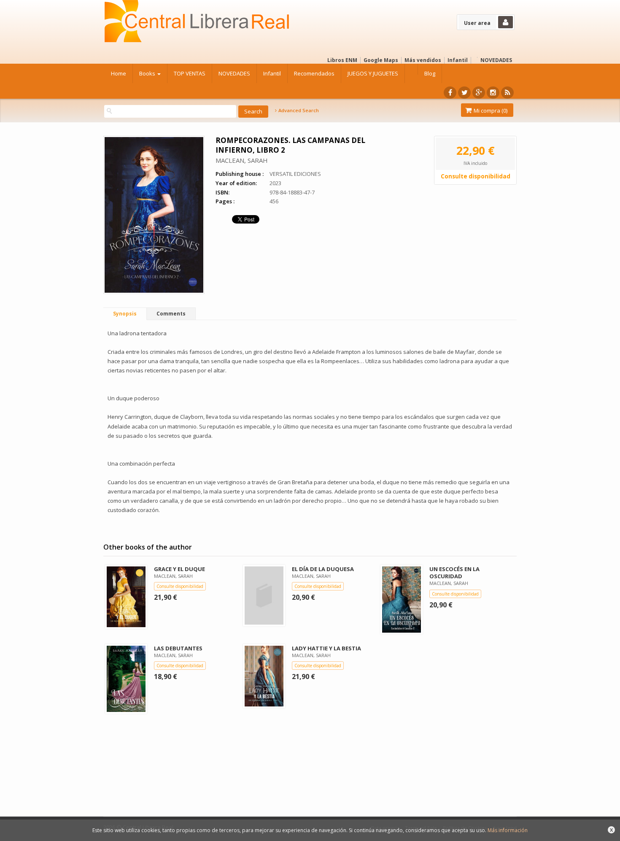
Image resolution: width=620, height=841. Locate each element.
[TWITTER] (464, 92)
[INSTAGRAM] (493, 92)
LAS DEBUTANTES (178, 648)
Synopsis (125, 313)
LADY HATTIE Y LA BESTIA (326, 648)
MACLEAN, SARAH (242, 160)
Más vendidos (422, 60)
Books (147, 73)
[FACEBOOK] (450, 92)
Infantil (457, 60)
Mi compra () (489, 110)
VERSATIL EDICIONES (295, 174)
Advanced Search (298, 110)
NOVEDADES (496, 60)
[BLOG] (507, 92)
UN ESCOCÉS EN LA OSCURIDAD (454, 572)
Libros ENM (342, 60)
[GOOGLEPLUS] (478, 92)
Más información (508, 830)
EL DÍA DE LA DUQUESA (323, 569)
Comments (171, 313)
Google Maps (381, 60)
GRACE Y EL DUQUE (179, 569)
